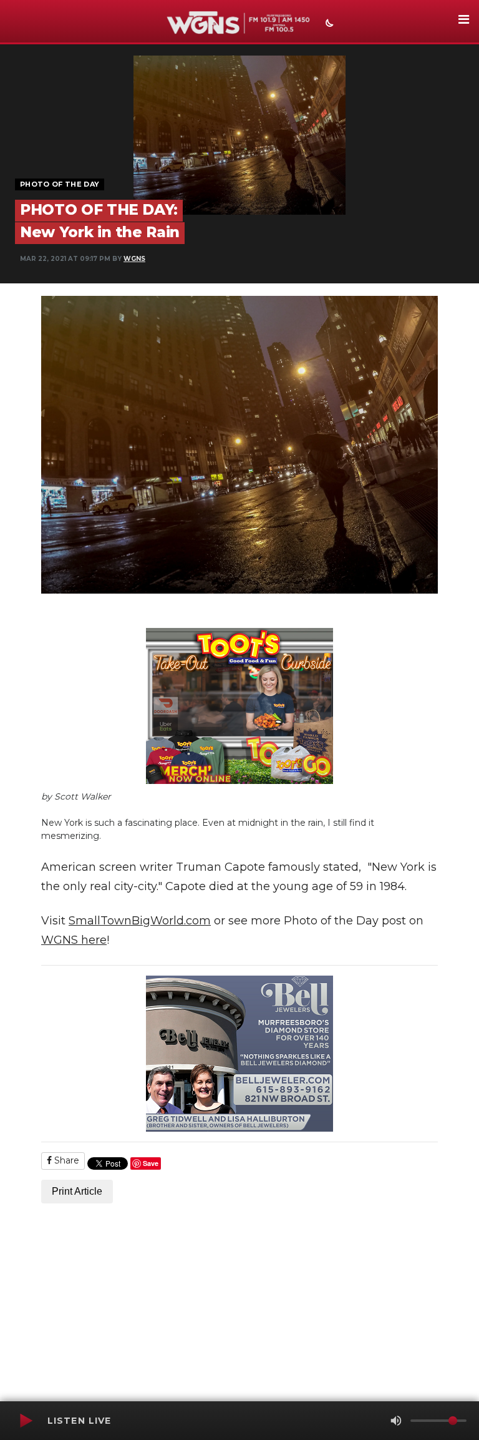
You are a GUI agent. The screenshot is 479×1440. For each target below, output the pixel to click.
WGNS (134, 259)
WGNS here (74, 940)
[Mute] (396, 1420)
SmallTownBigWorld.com (140, 921)
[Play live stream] (25, 1421)
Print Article (77, 1191)
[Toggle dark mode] (328, 24)
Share (65, 1160)
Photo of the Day (59, 184)
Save (150, 1163)
